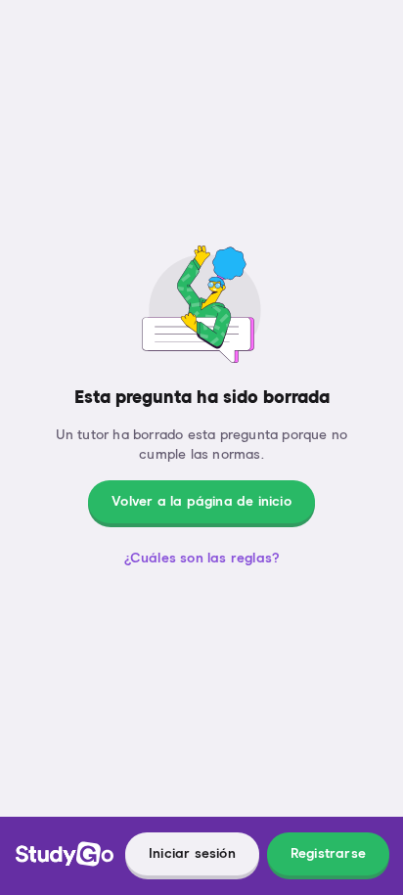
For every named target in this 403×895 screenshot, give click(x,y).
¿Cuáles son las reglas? (202, 558)
